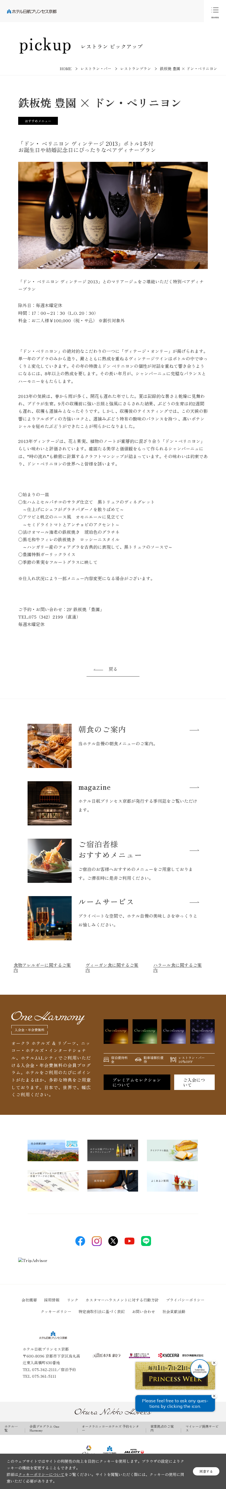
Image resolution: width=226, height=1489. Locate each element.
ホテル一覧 (11, 1428)
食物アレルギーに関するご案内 (42, 967)
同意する (206, 1471)
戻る (113, 669)
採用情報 (52, 1300)
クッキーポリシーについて (41, 1474)
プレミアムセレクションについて (136, 1082)
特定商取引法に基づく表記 (102, 1311)
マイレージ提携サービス (202, 1428)
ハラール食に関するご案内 (177, 967)
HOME (66, 68)
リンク (72, 1300)
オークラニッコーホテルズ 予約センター (110, 1428)
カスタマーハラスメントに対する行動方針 (122, 1300)
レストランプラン (135, 68)
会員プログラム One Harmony (44, 1428)
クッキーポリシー (56, 1311)
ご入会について (194, 1082)
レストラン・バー (95, 68)
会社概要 (29, 1300)
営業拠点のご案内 (162, 1428)
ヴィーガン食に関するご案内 (111, 967)
